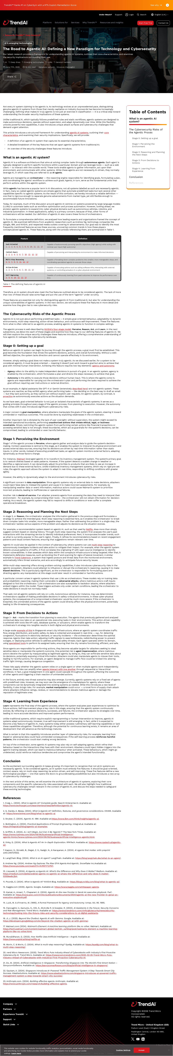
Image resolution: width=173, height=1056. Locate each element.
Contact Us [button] (163, 23)
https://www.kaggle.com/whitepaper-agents (77, 887)
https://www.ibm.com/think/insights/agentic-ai (75, 819)
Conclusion (136, 177)
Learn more (16, 1053)
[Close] (169, 1050)
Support (118, 15)
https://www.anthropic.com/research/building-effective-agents (35, 984)
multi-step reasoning (102, 545)
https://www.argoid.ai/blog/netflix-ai (21, 939)
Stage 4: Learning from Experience (143, 169)
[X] (132, 1039)
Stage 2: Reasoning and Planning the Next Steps (148, 153)
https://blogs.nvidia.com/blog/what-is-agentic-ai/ (94, 881)
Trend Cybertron (22, 557)
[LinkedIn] (143, 1039)
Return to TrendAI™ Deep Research (22, 35)
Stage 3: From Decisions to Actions (145, 161)
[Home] (144, 1004)
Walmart (21, 459)
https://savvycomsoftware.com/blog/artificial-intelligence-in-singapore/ (72, 965)
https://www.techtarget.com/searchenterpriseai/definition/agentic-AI (37, 805)
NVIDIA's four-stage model (57, 329)
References (136, 183)
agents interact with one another (59, 669)
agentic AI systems (79, 132)
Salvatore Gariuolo (47, 67)
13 (42, 247)
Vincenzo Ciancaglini (66, 67)
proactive (8, 396)
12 (38, 247)
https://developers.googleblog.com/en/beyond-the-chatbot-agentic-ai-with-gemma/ (45, 921)
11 (34, 247)
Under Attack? (105, 15)
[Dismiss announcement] (167, 5)
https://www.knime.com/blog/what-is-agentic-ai (30, 813)
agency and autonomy (103, 365)
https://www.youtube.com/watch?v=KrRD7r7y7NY (28, 866)
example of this (24, 630)
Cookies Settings (123, 1050)
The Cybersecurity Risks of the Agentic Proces (145, 131)
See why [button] (154, 5)
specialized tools (17, 643)
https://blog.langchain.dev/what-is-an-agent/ (98, 858)
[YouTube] (137, 1039)
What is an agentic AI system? (142, 120)
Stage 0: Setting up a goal (145, 138)
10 (31, 247)
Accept (141, 1050)
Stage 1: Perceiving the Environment (143, 145)
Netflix (89, 529)
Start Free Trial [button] (145, 23)
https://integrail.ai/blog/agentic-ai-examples (25, 826)
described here (79, 388)
